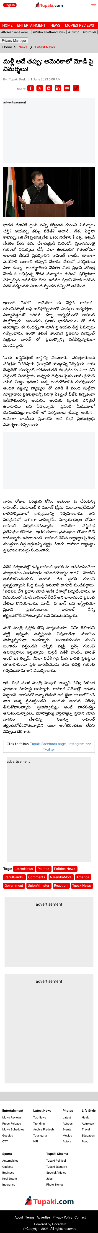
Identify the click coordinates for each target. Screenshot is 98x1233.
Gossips (7, 1135)
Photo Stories (55, 1184)
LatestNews (24, 869)
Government (14, 886)
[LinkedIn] (57, 88)
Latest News (42, 1110)
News (55, 25)
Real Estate (9, 1178)
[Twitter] (39, 88)
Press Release (11, 1123)
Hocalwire (59, 1224)
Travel (86, 1129)
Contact (80, 1217)
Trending (39, 1123)
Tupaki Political (56, 1160)
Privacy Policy (62, 1217)
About (19, 1217)
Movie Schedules (13, 1129)
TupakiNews (82, 886)
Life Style (89, 1110)
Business (8, 1172)
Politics (44, 869)
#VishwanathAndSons (49, 32)
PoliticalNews (65, 869)
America (83, 877)
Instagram (76, 743)
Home (7, 25)
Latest (67, 1117)
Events (67, 1129)
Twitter (49, 749)
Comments (37, 877)
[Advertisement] (37, 134)
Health (86, 1117)
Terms (29, 1217)
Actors (67, 1141)
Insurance (8, 1184)
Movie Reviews (12, 1117)
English (10, 5)
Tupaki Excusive (56, 1166)
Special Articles (56, 1172)
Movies (67, 1135)
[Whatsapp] (48, 88)
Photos (68, 1110)
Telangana (40, 1135)
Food (85, 1141)
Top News (39, 1117)
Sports (7, 1154)
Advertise (43, 1217)
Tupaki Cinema (57, 1154)
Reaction (61, 886)
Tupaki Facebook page (48, 743)
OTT (5, 1141)
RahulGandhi (14, 877)
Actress (68, 1123)
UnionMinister (39, 886)
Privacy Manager (14, 40)
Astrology (88, 1123)
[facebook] (30, 88)
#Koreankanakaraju (15, 32)
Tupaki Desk (17, 79)
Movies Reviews (79, 25)
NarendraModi (61, 877)
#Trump (73, 32)
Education (88, 1135)
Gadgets (7, 1166)
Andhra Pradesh (43, 1129)
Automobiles (10, 1160)
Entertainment (31, 25)
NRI (35, 1141)
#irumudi (89, 32)
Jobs (49, 1178)
